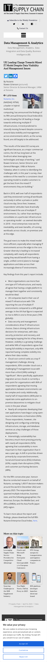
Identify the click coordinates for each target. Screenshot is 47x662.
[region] (23, 641)
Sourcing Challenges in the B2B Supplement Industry (9, 591)
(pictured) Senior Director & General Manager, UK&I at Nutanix (22, 85)
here (35, 520)
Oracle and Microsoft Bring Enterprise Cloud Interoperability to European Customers (22, 559)
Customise (23, 650)
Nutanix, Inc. (9, 99)
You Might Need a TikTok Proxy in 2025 (22, 588)
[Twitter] (14, 24)
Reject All (23, 657)
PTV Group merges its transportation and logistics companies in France (36, 556)
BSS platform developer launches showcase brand (35, 591)
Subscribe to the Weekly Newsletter (23, 20)
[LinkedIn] (23, 24)
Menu (23, 35)
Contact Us (23, 28)
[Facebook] (32, 24)
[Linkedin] (11, 76)
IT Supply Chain (14, 604)
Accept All (23, 644)
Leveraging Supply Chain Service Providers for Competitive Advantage (9, 556)
